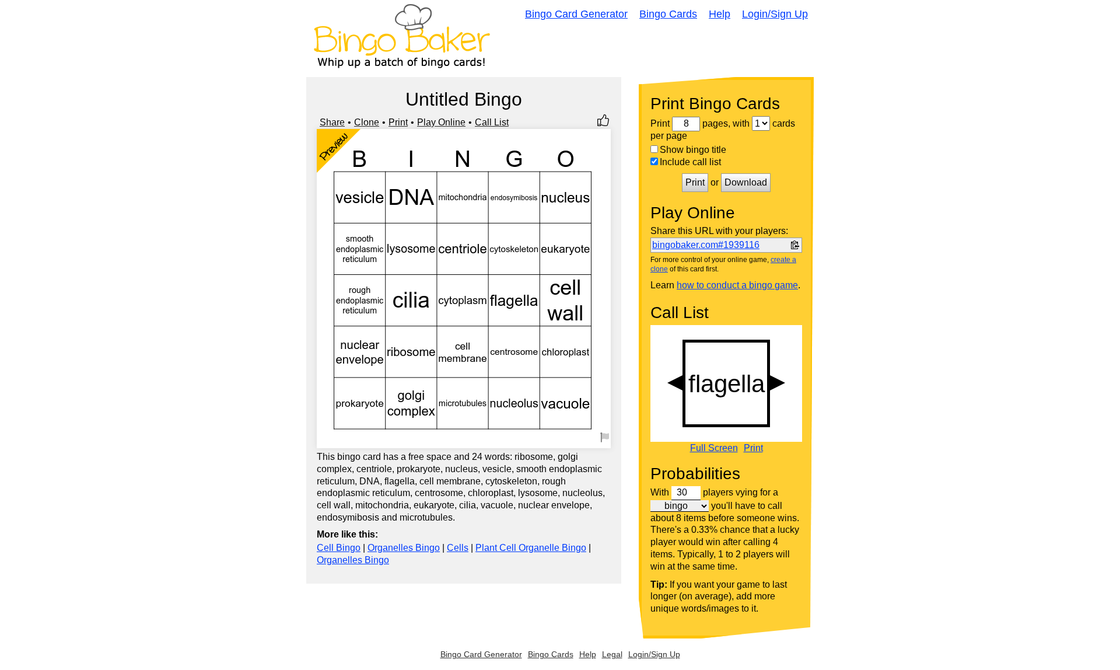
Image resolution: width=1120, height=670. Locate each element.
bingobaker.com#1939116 (706, 245)
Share (332, 122)
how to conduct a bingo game (737, 285)
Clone (366, 122)
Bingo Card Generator (576, 14)
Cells (457, 548)
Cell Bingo (338, 548)
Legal (612, 654)
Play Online (441, 122)
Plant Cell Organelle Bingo (530, 548)
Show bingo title (693, 150)
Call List (492, 122)
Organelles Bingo (404, 548)
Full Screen (714, 448)
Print (398, 122)
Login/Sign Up (775, 14)
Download (745, 182)
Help (719, 14)
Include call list (690, 162)
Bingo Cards (668, 14)
